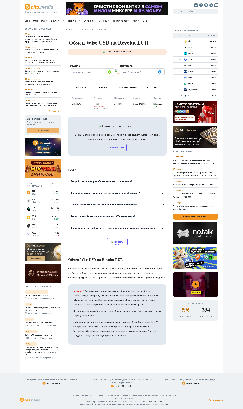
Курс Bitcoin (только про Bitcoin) (38, 322)
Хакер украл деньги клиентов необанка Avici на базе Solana (42, 72)
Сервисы (104, 20)
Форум (135, 20)
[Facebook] (201, 5)
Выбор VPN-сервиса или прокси (38, 335)
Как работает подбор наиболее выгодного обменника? (101, 181)
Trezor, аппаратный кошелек (37, 295)
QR (166, 404)
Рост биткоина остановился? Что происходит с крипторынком (39, 83)
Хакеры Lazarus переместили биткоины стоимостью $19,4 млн (42, 51)
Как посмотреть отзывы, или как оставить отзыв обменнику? (105, 193)
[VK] (196, 5)
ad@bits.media (192, 383)
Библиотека (57, 20)
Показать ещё (118, 243)
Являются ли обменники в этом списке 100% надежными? (102, 216)
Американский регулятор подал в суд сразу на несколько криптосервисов (41, 104)
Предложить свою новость (196, 216)
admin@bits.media (54, 383)
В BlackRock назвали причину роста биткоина (193, 185)
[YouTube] (216, 5)
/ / (159, 107)
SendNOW (76, 104)
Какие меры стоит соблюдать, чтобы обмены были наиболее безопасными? (113, 228)
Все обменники (117, 147)
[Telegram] (211, 5)
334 (206, 309)
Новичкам (74, 20)
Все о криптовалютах (36, 20)
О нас (145, 20)
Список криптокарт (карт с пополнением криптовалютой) (42, 309)
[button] (110, 72)
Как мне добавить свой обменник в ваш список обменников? (104, 204)
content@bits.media (123, 386)
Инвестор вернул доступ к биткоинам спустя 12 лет (41, 93)
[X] (206, 5)
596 (185, 309)
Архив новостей (216, 400)
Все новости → (55, 111)
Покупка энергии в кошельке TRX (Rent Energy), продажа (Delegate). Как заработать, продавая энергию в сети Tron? (41, 351)
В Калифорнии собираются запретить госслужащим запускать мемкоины (41, 61)
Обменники (89, 20)
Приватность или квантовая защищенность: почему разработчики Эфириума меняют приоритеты (41, 39)
